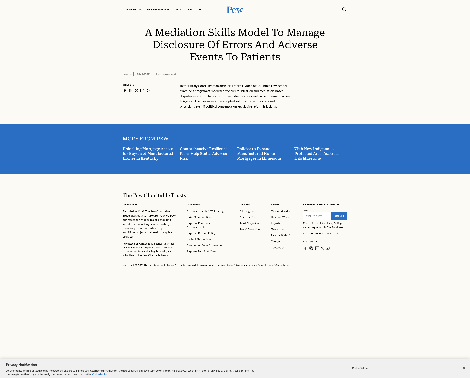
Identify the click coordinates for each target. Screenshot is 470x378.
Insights (245, 204)
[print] (148, 90)
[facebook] (125, 90)
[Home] (154, 195)
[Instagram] (311, 248)
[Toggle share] (345, 81)
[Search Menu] (344, 10)
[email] (142, 90)
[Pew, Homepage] (235, 9)
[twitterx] (136, 90)
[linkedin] (131, 90)
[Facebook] (305, 248)
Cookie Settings (360, 368)
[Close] (464, 368)
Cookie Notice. (100, 374)
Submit (339, 216)
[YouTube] (328, 248)
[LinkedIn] (317, 248)
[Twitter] (322, 248)
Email (305, 210)
